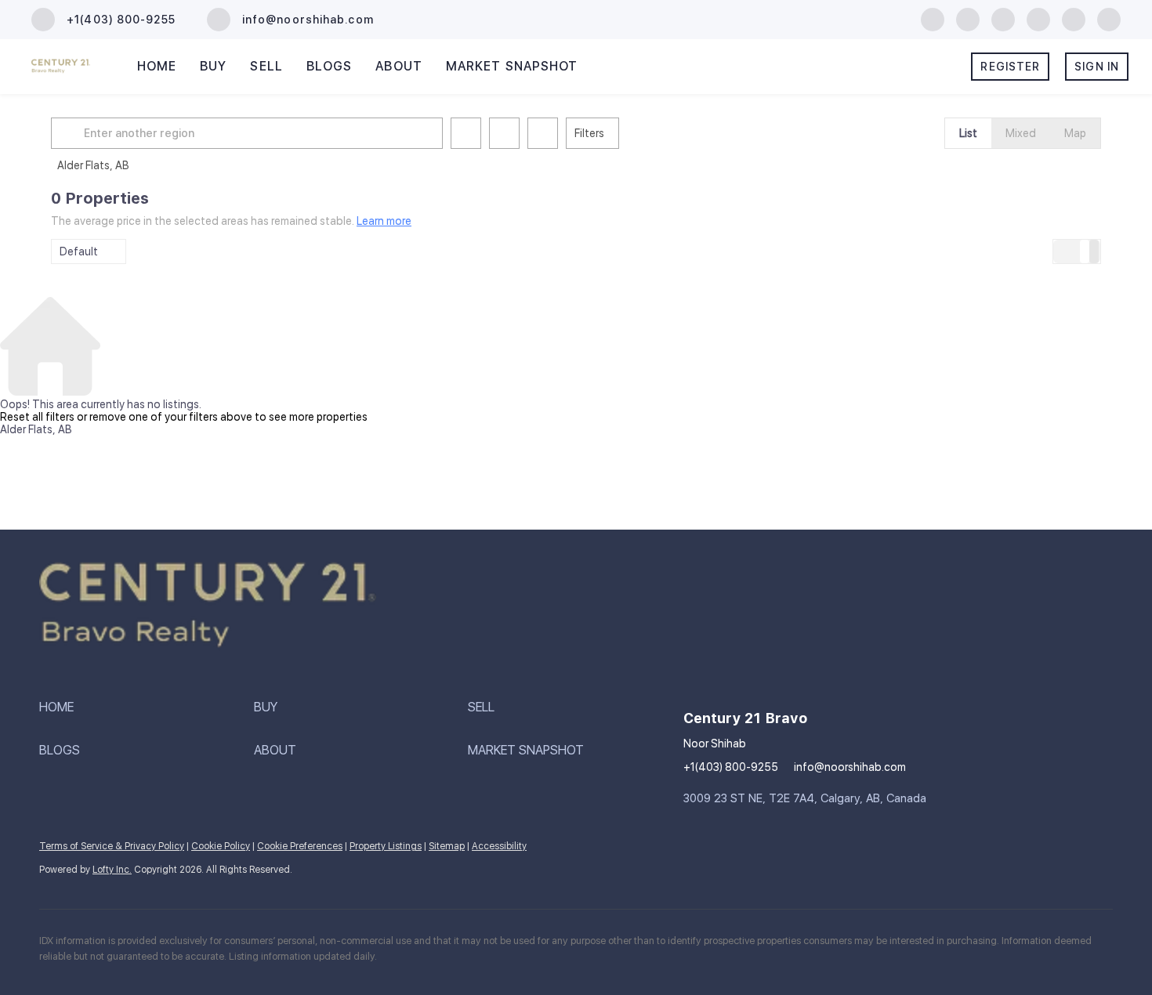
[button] (69, 133)
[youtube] (1038, 18)
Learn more (384, 221)
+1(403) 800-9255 (730, 767)
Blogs (329, 66)
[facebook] (932, 18)
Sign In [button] (1096, 66)
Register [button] (1010, 66)
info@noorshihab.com (850, 767)
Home (156, 66)
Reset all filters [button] (37, 417)
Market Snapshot (512, 66)
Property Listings (386, 846)
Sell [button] (266, 66)
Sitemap (447, 846)
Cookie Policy (220, 846)
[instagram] (1003, 18)
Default (79, 251)
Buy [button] (213, 66)
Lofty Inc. (112, 869)
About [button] (398, 66)
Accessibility (499, 846)
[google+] (1073, 18)
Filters (589, 133)
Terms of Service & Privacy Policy (111, 846)
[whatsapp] (1109, 18)
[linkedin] (968, 18)
